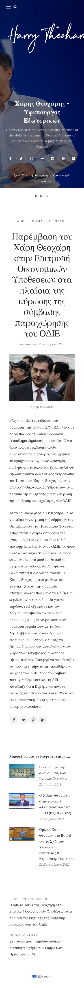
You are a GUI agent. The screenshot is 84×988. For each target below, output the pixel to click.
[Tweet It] (23, 720)
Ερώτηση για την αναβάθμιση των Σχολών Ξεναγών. (53, 773)
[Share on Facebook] (13, 720)
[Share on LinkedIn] (42, 720)
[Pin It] (33, 720)
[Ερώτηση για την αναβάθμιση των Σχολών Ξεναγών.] (21, 776)
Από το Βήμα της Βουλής (42, 221)
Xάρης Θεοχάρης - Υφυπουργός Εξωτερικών (42, 111)
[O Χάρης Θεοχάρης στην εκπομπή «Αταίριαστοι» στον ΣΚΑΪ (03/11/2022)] (21, 807)
